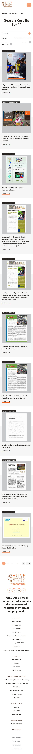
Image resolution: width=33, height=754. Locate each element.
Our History (16, 632)
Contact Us (16, 646)
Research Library (16, 723)
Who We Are (16, 621)
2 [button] (7, 563)
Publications (16, 720)
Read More (5, 92)
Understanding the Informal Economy (16, 679)
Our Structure (16, 628)
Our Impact (16, 666)
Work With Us (16, 639)
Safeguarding (16, 745)
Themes (16, 663)
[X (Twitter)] (9, 590)
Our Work (16, 656)
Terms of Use (16, 741)
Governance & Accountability (16, 636)
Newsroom (16, 710)
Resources (16, 729)
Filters (4, 38)
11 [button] (17, 563)
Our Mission (16, 625)
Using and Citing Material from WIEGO (16, 650)
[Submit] (29, 33)
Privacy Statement (16, 737)
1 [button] (3, 563)
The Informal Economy (16, 676)
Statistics (16, 687)
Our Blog (17, 697)
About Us (16, 618)
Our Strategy (16, 670)
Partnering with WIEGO (16, 643)
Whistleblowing (16, 749)
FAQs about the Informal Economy (16, 683)
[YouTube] (24, 590)
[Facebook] (14, 590)
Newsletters (16, 714)
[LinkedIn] (19, 590)
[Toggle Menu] (29, 5)
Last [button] (28, 563)
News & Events (16, 703)
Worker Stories (16, 694)
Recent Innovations (16, 690)
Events (16, 707)
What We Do (16, 659)
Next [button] (23, 563)
